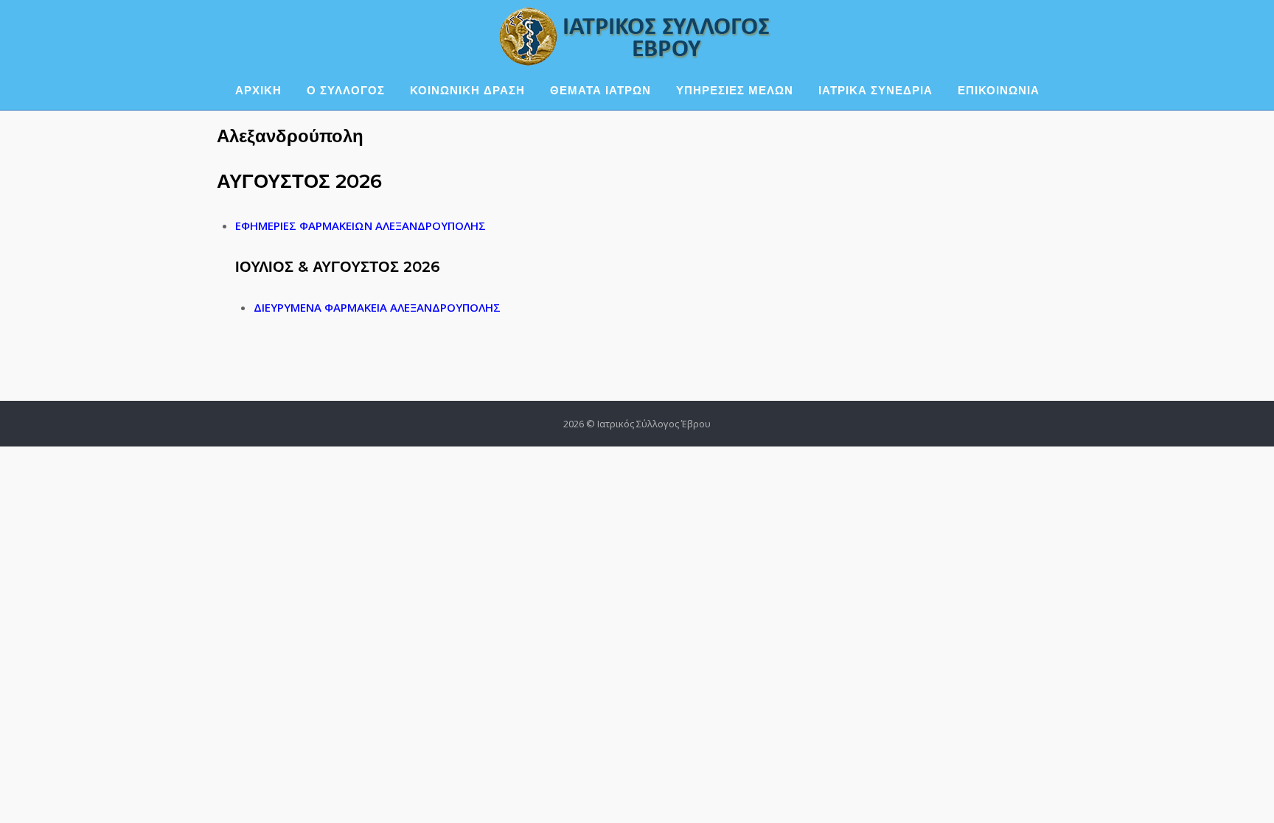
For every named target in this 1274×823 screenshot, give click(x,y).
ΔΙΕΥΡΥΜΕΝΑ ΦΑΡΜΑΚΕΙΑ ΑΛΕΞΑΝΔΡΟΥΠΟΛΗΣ (377, 307)
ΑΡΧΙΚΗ (258, 90)
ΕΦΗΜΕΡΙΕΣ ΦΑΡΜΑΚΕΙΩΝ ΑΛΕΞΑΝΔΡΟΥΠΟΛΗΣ (360, 225)
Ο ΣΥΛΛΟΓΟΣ (346, 90)
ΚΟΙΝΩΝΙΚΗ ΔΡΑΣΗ (467, 90)
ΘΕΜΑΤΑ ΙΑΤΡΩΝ (600, 90)
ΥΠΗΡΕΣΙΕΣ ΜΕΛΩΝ (734, 90)
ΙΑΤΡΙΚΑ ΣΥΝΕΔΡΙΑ (875, 90)
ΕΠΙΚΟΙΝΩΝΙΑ (999, 90)
